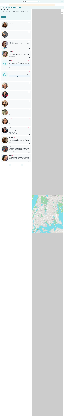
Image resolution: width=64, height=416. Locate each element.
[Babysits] (3, 1)
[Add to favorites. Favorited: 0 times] (29, 51)
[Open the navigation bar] (62, 1)
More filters (19, 7)
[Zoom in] (62, 10)
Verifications (14, 7)
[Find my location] (62, 13)
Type (3, 7)
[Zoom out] (62, 11)
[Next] (22, 165)
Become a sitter (58, 1)
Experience (8, 7)
